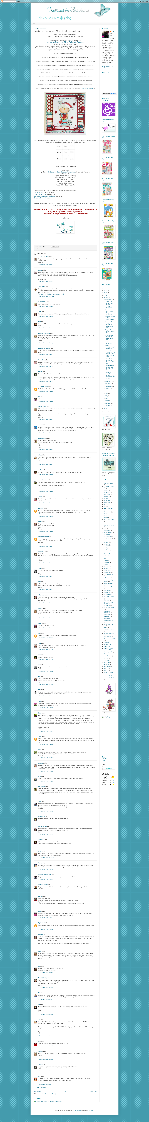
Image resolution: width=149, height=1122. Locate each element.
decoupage (107, 530)
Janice (39, 951)
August (107, 388)
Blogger (91, 1111)
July (106, 391)
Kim (39, 665)
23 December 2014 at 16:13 (45, 503)
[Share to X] (55, 247)
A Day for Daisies (43, 80)
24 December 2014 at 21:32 (45, 834)
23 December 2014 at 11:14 (45, 354)
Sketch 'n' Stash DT (109, 639)
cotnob (40, 608)
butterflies (107, 504)
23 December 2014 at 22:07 (45, 696)
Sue (39, 1004)
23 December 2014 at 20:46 (46, 671)
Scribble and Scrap (40, 194)
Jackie (39, 750)
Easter (105, 552)
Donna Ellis (41, 360)
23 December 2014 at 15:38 (45, 474)
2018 (105, 288)
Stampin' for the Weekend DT (108, 649)
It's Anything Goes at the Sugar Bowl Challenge (109, 312)
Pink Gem (106, 616)
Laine (39, 455)
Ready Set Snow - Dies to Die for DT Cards (110, 318)
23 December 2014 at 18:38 (45, 563)
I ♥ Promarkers (38, 192)
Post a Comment (41, 1087)
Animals (106, 490)
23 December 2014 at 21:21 (45, 684)
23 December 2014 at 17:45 (45, 546)
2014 (105, 297)
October (108, 383)
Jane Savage (41, 786)
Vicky (39, 568)
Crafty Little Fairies (109, 519)
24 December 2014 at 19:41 (45, 821)
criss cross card (108, 523)
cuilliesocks (41, 595)
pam (39, 676)
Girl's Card (106, 566)
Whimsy (106, 668)
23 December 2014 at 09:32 (45, 306)
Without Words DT (109, 678)
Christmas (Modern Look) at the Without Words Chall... (110, 375)
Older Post (93, 1091)
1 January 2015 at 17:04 (44, 1084)
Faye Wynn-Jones (43, 386)
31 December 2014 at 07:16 (45, 1036)
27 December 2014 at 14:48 (45, 869)
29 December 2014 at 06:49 (46, 972)
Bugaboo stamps (43, 65)
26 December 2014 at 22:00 (46, 857)
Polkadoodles (39, 69)
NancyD (40, 496)
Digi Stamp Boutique (44, 249)
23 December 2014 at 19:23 (45, 576)
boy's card (107, 502)
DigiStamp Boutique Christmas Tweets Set (61, 172)
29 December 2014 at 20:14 (45, 1014)
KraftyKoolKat (42, 438)
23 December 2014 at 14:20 (45, 433)
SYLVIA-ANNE (42, 406)
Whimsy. (106, 670)
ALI (39, 966)
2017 (105, 290)
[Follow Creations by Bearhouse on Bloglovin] (109, 94)
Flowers (106, 560)
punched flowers (108, 621)
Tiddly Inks (107, 662)
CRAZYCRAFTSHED (43, 257)
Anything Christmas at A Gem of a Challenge (110, 348)
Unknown (40, 508)
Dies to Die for (108, 539)
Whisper (40, 371)
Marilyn (40, 470)
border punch (107, 500)
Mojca (39, 311)
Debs (39, 581)
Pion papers (107, 618)
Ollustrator (78, 1111)
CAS (105, 506)
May (106, 396)
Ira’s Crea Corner (42, 514)
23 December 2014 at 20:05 (46, 603)
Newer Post (37, 1091)
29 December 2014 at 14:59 (45, 999)
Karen (39, 713)
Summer (106, 658)
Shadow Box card (109, 633)
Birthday (106, 496)
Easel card (106, 550)
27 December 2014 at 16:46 (45, 879)
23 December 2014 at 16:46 (45, 516)
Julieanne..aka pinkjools (44, 874)
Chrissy (40, 270)
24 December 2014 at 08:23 (45, 771)
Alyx (39, 1076)
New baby (107, 600)
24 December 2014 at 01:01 (45, 707)
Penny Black (107, 614)
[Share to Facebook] (56, 247)
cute (105, 528)
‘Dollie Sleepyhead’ (76, 69)
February (108, 403)
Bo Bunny (106, 498)
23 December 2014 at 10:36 (45, 316)
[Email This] (51, 247)
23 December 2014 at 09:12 (45, 264)
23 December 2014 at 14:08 (45, 419)
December (108, 300)
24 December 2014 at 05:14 (45, 731)
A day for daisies (108, 483)
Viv (39, 396)
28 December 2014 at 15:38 (45, 929)
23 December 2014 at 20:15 (45, 618)
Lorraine (40, 1064)
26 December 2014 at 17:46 (45, 846)
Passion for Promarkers (56, 249)
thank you (106, 660)
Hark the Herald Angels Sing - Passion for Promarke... (109, 368)
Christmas (106, 514)
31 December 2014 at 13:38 (45, 1046)
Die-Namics (107, 534)
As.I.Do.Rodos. (42, 302)
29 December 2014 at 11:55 (45, 987)
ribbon (105, 628)
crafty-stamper (42, 826)
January (107, 405)
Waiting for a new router (109, 342)
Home (35, 23)
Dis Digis (106, 548)
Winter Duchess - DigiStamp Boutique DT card (110, 361)
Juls (39, 1041)
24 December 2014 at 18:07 (45, 796)
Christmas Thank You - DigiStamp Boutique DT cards (110, 324)
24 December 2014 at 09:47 (46, 781)
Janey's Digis (107, 572)
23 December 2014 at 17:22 (45, 531)
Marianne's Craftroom (44, 348)
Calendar (110, 753)
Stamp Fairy (107, 646)
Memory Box (107, 592)
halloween (106, 568)
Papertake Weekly (109, 607)
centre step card (108, 508)
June (106, 393)
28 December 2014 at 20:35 (45, 961)
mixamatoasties (42, 480)
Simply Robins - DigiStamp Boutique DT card (109, 337)
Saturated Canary (109, 630)
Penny (39, 801)
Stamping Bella (108, 652)
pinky (39, 911)
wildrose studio (108, 676)
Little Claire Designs (43, 76)
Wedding (106, 664)
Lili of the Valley (108, 583)
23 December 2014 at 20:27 (45, 628)
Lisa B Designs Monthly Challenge (44, 196)
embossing (107, 556)
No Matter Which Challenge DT (108, 603)
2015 (105, 295)
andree (40, 425)
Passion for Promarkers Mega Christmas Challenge (65, 42)
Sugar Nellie (107, 656)
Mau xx (40, 896)
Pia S (39, 643)
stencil (105, 654)
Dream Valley (38, 198)
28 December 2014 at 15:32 (45, 917)
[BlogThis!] (53, 247)
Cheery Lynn (107, 512)
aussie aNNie (41, 287)
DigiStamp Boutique (40, 61)
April (106, 398)
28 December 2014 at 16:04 (45, 946)
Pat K (39, 690)
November (108, 381)
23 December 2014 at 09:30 (46, 296)
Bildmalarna (107, 494)
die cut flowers (108, 532)
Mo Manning (107, 594)
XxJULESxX (41, 839)
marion (40, 623)
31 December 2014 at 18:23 (45, 1059)
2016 (105, 292)
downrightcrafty (42, 978)
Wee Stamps (107, 666)
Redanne (40, 763)
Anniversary (107, 492)
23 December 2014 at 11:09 (45, 343)
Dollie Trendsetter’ (90, 69)
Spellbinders (107, 644)
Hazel (39, 776)
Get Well (106, 564)
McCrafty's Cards (43, 884)
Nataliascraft (41, 816)
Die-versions (107, 537)
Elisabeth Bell (107, 554)
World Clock (108, 768)
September (108, 386)
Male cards (107, 590)
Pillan (39, 321)
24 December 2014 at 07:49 (46, 758)
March (107, 400)
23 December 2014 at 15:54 (45, 491)
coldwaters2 (41, 551)
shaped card (107, 637)
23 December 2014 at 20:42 (45, 659)
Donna (40, 863)
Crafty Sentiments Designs (45, 84)
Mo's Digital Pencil (109, 596)
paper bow (107, 605)
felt (105, 558)
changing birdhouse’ (87, 76)
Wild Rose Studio (108, 672)
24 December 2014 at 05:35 (45, 744)
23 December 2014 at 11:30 (45, 366)
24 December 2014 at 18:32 (45, 811)
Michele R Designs (46, 73)
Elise (39, 1019)
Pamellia (40, 934)
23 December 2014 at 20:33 (45, 638)
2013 (105, 408)
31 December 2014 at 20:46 (45, 1071)
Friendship (106, 562)
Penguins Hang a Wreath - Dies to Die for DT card (110, 354)
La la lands (107, 578)
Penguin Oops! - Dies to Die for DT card (110, 331)
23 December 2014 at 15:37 (45, 464)
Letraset (44, 57)
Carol (39, 655)
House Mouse (107, 570)
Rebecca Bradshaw (43, 536)
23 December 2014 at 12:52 (45, 391)
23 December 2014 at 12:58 (45, 401)
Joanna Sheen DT (108, 574)
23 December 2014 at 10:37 (45, 328)
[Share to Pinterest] (58, 247)
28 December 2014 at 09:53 (46, 906)
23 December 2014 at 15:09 (45, 449)
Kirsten (40, 736)
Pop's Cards (41, 923)
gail (39, 633)
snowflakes (107, 642)
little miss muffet (108, 587)
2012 (105, 411)
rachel (39, 851)
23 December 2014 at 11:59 (45, 381)
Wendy (40, 521)
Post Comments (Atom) (49, 1094)
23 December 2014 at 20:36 (45, 649)
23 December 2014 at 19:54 (45, 589)
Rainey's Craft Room (44, 333)
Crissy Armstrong (109, 525)
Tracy (39, 701)
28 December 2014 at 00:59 (46, 891)
